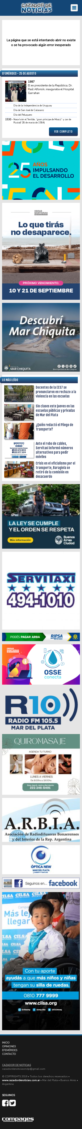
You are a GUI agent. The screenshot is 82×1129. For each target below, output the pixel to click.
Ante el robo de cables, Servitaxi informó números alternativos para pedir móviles (54, 450)
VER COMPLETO (63, 131)
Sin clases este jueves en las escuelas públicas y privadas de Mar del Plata (55, 410)
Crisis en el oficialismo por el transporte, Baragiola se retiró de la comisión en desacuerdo (55, 470)
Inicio (6, 1042)
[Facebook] (5, 1105)
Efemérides (9, 1050)
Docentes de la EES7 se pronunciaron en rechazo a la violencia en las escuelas (56, 391)
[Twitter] (12, 1105)
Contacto (9, 1054)
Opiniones (9, 1046)
